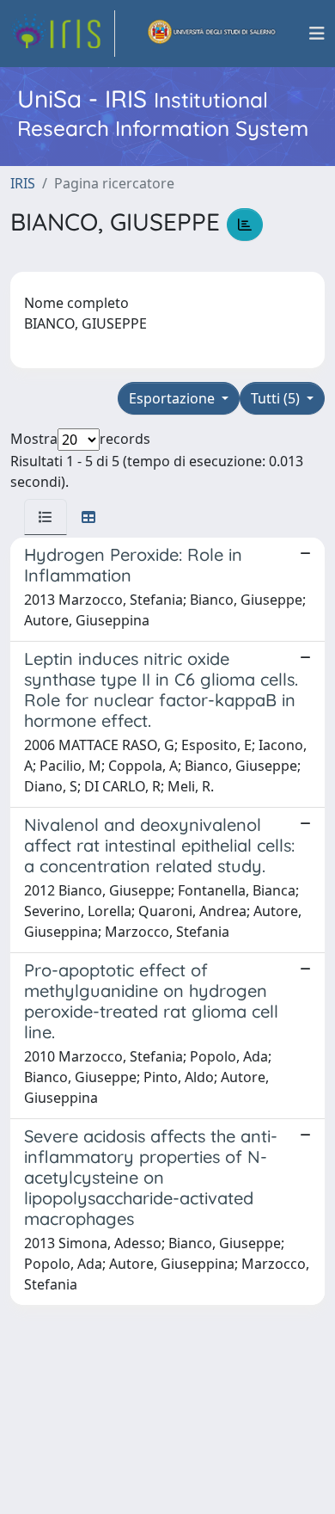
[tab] (45, 517)
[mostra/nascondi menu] (317, 33)
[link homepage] (62, 33)
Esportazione (173, 398)
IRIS (22, 183)
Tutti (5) (277, 398)
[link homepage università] (212, 33)
